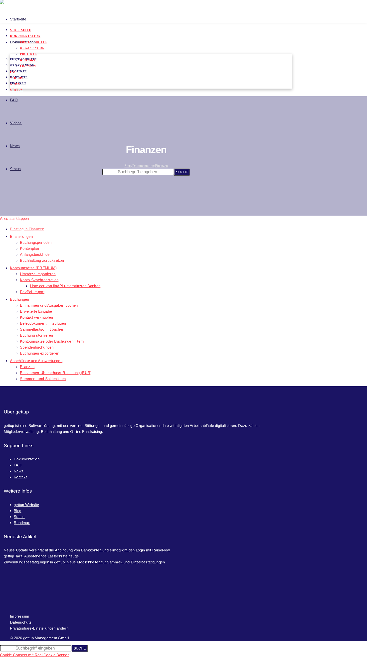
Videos (16, 123)
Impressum (19, 616)
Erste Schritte (33, 41)
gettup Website (26, 505)
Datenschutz (20, 622)
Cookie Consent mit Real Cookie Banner (34, 655)
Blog (17, 511)
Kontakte (28, 59)
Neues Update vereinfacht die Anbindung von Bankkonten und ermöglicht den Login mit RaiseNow (87, 550)
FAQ (14, 100)
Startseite (18, 19)
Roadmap (22, 523)
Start (128, 166)
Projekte (18, 71)
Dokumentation (25, 36)
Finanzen (28, 65)
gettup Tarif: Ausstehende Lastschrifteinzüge (41, 556)
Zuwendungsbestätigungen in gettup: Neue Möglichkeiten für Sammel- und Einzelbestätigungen (84, 562)
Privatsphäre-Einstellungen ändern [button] (39, 628)
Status (15, 169)
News (15, 146)
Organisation (32, 47)
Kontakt (20, 477)
